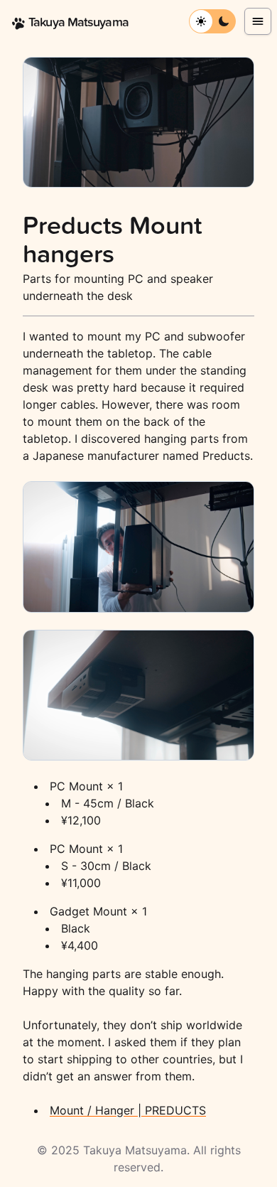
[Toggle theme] (201, 21)
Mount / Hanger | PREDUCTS (128, 1110)
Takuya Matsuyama (135, 1150)
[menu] (257, 21)
